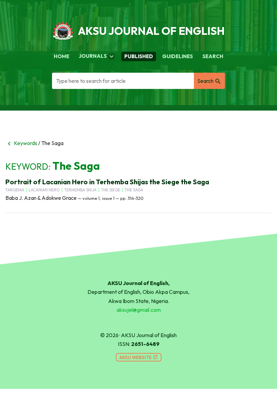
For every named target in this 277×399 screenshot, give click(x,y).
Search (212, 56)
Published (138, 56)
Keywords (21, 143)
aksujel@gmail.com (139, 309)
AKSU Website (138, 357)
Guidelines (177, 56)
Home (61, 56)
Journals (97, 56)
